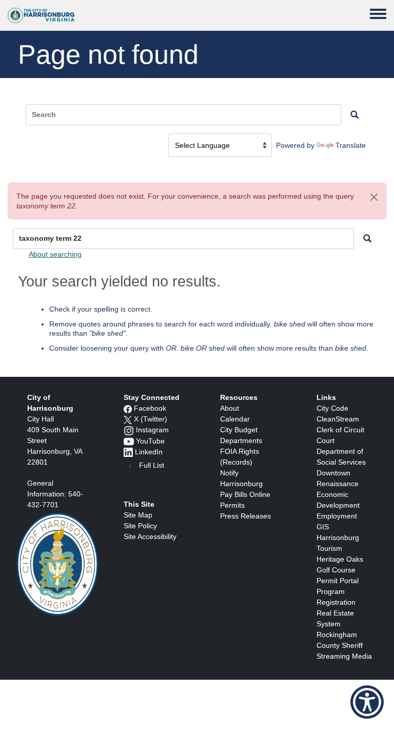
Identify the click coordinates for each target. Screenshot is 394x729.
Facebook (150, 408)
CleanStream (338, 419)
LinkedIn (149, 452)
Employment (337, 516)
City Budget (239, 430)
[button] (374, 197)
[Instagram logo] (129, 430)
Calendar (235, 419)
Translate (351, 145)
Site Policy (140, 526)
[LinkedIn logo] (128, 452)
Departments (241, 440)
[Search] (367, 238)
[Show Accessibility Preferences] (367, 702)
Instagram (152, 430)
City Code (332, 408)
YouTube (150, 441)
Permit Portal (338, 581)
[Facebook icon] (128, 408)
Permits (232, 505)
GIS (323, 527)
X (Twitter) (150, 419)
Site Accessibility (150, 536)
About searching (55, 254)
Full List (151, 465)
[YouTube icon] (129, 441)
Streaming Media (344, 656)
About (229, 408)
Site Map (138, 515)
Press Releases (245, 516)
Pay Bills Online (245, 494)
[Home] (41, 15)
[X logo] (128, 419)
